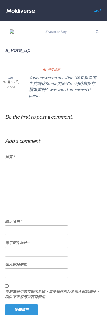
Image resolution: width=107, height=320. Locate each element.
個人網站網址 (16, 264)
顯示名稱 (13, 221)
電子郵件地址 (17, 243)
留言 (10, 156)
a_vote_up (17, 49)
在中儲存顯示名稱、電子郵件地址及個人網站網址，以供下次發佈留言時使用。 (52, 294)
